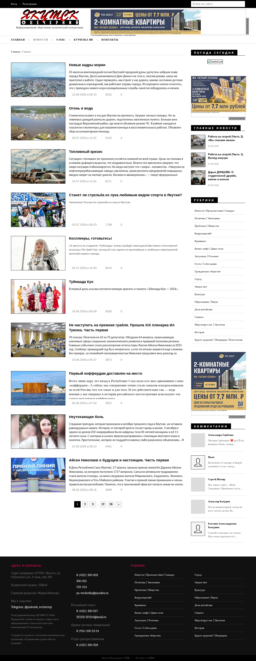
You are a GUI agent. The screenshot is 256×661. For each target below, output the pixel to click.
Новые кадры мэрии (87, 65)
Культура (200, 294)
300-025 (81, 581)
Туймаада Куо (81, 282)
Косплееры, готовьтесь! (90, 238)
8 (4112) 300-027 (87, 611)
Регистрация (30, 3)
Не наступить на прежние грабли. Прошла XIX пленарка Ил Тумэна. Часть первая (121, 327)
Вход (14, 3)
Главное (199, 317)
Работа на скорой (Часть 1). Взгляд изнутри (226, 156)
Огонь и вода (81, 108)
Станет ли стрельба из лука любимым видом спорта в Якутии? (125, 195)
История (199, 332)
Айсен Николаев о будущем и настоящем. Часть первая (119, 460)
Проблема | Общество (207, 225)
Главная (15, 51)
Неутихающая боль (86, 417)
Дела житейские (204, 309)
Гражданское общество (208, 271)
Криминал (200, 241)
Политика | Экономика (207, 218)
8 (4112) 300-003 (87, 575)
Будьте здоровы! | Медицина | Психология (218, 339)
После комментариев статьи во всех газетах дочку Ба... (225, 506)
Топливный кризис (86, 152)
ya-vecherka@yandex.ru (92, 593)
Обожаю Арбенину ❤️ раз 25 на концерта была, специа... (226, 439)
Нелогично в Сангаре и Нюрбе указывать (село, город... (225, 462)
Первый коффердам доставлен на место (105, 373)
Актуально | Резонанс (207, 256)
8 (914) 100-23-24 (87, 631)
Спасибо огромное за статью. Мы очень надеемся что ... (224, 530)
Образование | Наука (206, 301)
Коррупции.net (203, 233)
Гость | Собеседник (206, 263)
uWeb (151, 657)
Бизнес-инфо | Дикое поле (209, 248)
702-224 (81, 587)
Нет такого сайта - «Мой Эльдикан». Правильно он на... (225, 484)
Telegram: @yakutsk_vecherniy (31, 607)
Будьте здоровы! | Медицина (211, 635)
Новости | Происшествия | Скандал (214, 210)
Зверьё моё (201, 286)
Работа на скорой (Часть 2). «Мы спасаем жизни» (226, 138)
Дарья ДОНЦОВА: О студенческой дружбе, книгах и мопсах (222, 176)
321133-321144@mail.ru (91, 617)
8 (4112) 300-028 (87, 645)
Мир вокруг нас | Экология (210, 324)
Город (198, 279)
